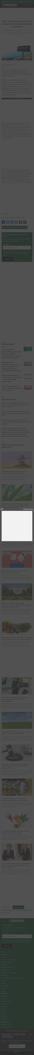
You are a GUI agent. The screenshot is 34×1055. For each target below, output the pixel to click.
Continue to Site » (28, 509)
